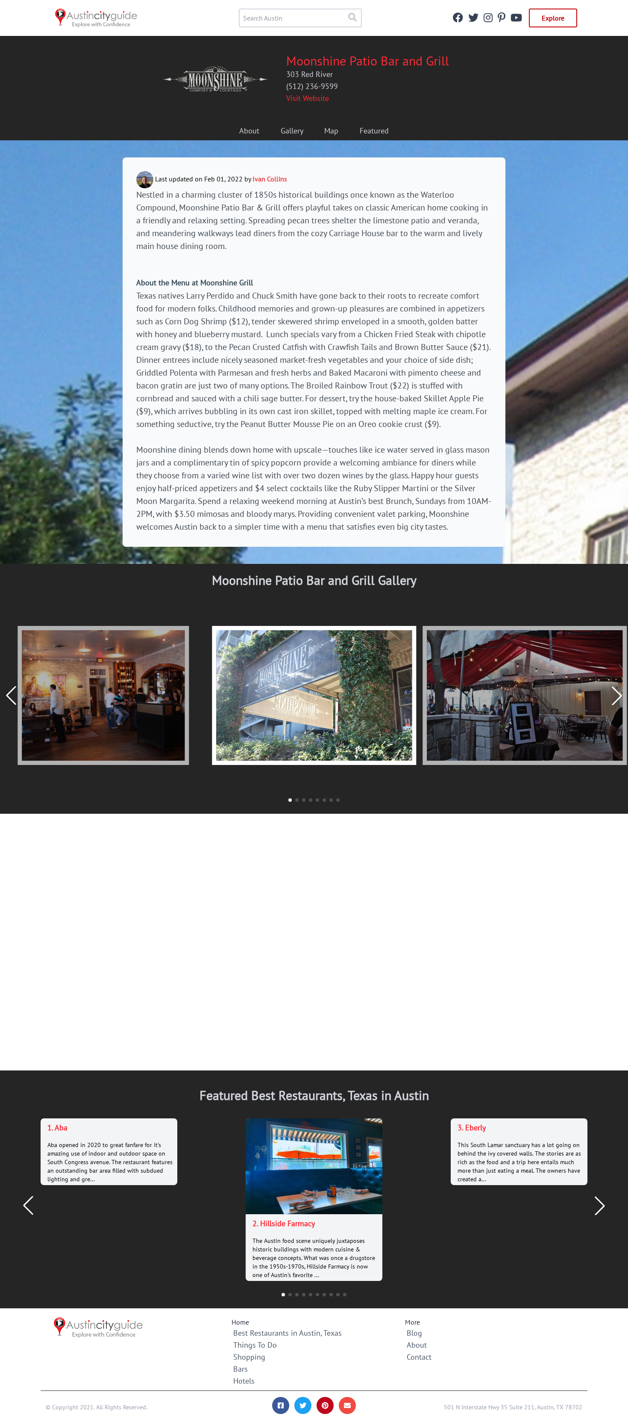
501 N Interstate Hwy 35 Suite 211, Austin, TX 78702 (513, 1407)
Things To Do (255, 1345)
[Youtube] (516, 19)
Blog (414, 1333)
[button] (616, 695)
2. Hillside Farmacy (283, 1223)
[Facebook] (458, 19)
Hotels (244, 1381)
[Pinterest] (501, 19)
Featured (374, 131)
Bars (240, 1369)
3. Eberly (472, 1127)
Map (331, 131)
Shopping (249, 1357)
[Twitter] (473, 19)
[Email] (347, 1405)
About (249, 131)
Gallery (292, 131)
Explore (553, 18)
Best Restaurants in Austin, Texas (287, 1333)
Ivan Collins (269, 179)
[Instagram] (488, 19)
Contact (419, 1357)
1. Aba (57, 1127)
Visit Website (307, 98)
